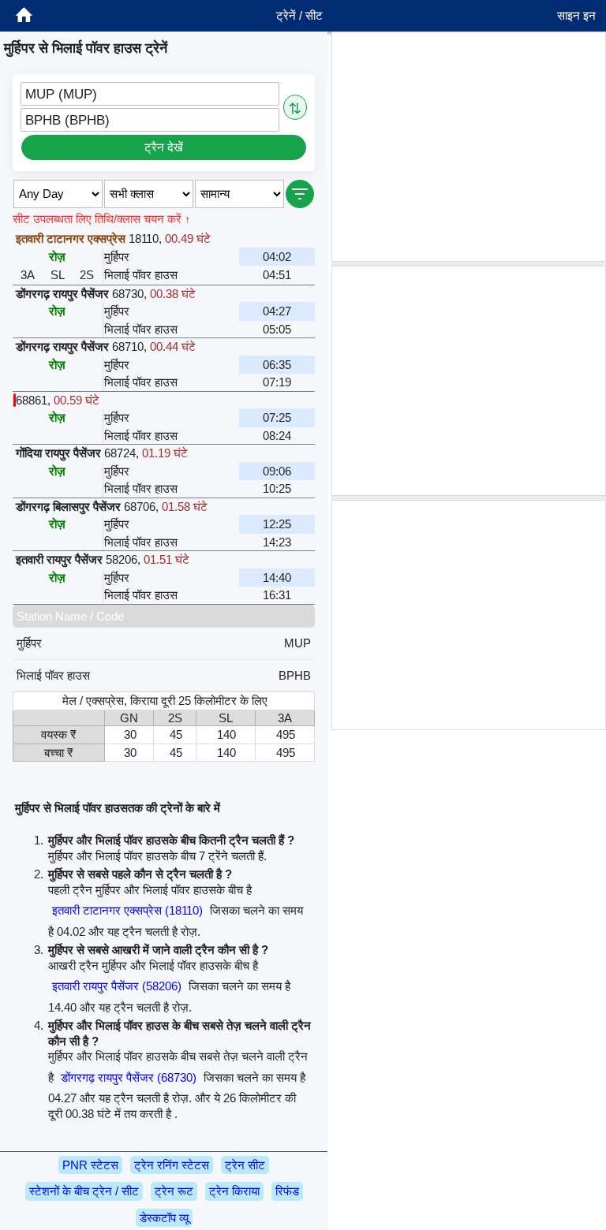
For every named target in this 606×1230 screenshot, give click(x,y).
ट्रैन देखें (163, 147)
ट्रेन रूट (174, 1191)
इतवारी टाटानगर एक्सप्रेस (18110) (127, 910)
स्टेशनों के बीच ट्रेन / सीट (84, 1191)
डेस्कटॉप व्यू (164, 1217)
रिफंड (287, 1191)
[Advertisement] (468, 146)
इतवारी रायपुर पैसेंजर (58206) (116, 986)
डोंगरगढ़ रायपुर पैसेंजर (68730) (128, 1077)
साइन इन (576, 15)
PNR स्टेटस (90, 1165)
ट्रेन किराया (234, 1191)
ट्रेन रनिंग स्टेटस (171, 1165)
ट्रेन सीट (245, 1165)
